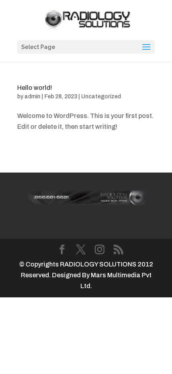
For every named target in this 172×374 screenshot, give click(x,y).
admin (32, 97)
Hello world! (34, 87)
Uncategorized (101, 97)
